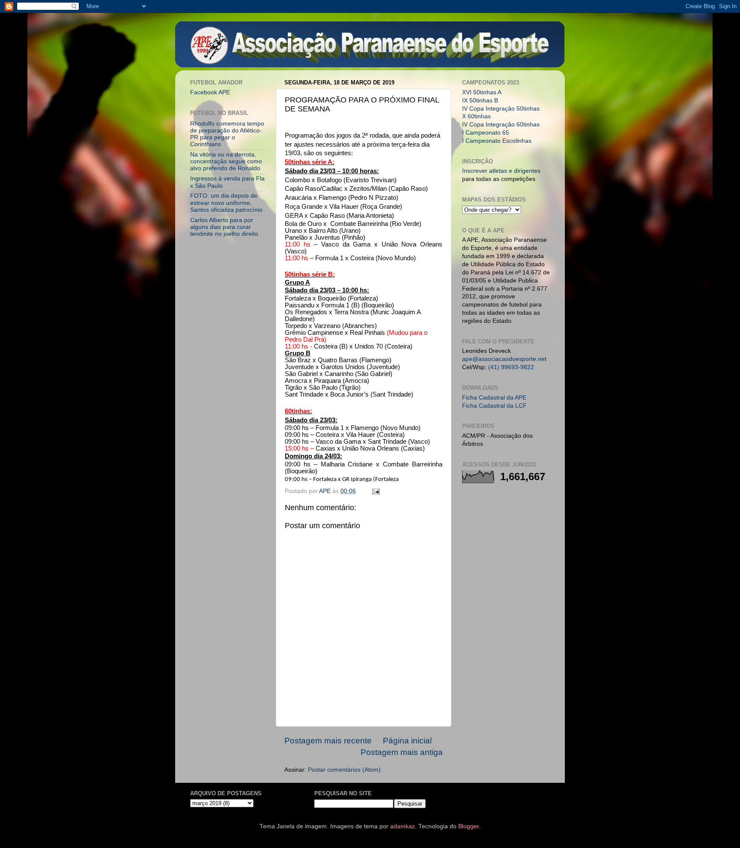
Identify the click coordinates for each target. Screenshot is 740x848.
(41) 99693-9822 (511, 367)
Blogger (468, 826)
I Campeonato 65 (485, 132)
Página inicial (407, 740)
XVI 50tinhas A (481, 92)
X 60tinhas (476, 116)
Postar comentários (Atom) (344, 770)
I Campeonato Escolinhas (496, 141)
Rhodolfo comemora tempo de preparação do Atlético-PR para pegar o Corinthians (227, 134)
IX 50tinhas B (480, 100)
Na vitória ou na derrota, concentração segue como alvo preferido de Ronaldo (226, 161)
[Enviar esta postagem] (375, 491)
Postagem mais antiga (402, 752)
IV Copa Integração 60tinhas (501, 124)
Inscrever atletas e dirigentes (501, 171)
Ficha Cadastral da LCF (494, 406)
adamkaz (402, 826)
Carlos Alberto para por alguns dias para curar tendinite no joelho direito (224, 227)
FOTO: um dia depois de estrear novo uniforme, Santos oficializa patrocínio (226, 202)
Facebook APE (210, 92)
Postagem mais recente (328, 740)
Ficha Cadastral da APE (494, 397)
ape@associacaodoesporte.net (504, 359)
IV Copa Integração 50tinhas (501, 108)
